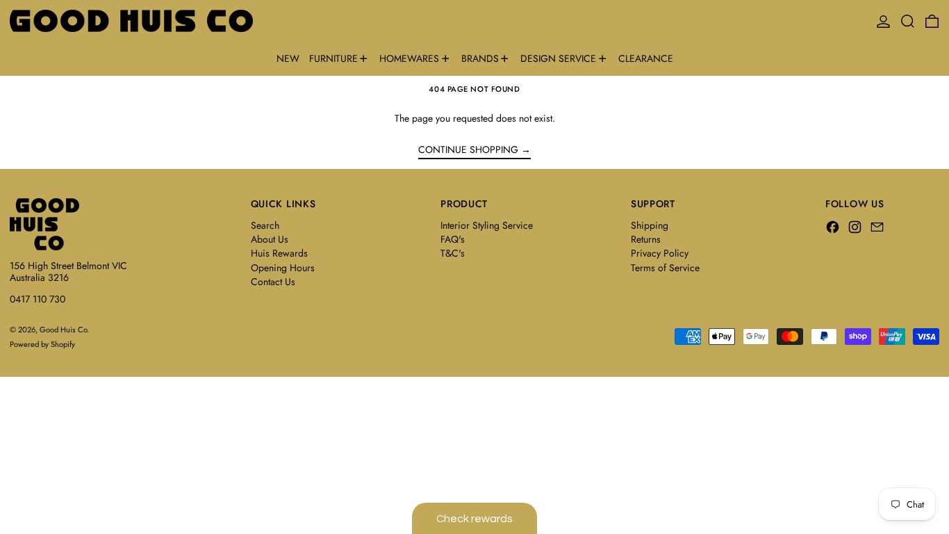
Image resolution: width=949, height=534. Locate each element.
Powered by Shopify (42, 344)
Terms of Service (665, 268)
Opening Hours (283, 268)
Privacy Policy (659, 253)
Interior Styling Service (486, 225)
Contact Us (273, 282)
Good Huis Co (63, 329)
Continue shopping (468, 150)
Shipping (649, 225)
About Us (269, 239)
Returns (646, 239)
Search (265, 225)
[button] (907, 21)
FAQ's (452, 239)
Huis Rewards (279, 253)
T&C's (452, 253)
